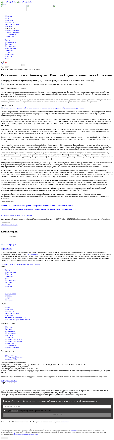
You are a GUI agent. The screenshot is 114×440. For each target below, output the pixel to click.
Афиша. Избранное (12, 32)
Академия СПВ (11, 34)
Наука (7, 18)
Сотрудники (10, 331)
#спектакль (5, 215)
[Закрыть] (2, 391)
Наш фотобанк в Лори (13, 341)
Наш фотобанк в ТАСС (14, 339)
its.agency (65, 422)
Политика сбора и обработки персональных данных (21, 264)
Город (7, 40)
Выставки (9, 26)
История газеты (11, 333)
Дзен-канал (9, 355)
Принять (4, 438)
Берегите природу (12, 24)
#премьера (14, 215)
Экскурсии (9, 36)
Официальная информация (15, 317)
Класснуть (13, 225)
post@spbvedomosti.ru (9, 381)
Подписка (9, 327)
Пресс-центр (10, 54)
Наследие (9, 16)
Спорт (7, 58)
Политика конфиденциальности (17, 319)
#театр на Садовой (25, 215)
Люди (7, 52)
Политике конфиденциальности (25, 434)
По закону (9, 20)
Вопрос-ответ (10, 46)
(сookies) (74, 430)
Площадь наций (11, 22)
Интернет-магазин (12, 30)
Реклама (8, 329)
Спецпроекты (10, 42)
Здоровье (8, 44)
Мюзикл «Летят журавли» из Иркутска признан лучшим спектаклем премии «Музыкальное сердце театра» (43, 108)
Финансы (9, 50)
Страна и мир (10, 48)
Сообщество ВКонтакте (14, 357)
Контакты (9, 335)
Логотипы (9, 337)
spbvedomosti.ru (34, 254)
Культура (8, 56)
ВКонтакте (5, 225)
